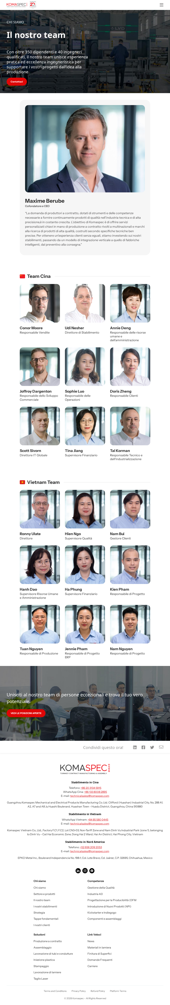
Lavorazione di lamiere (47, 972)
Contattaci (17, 81)
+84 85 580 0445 (98, 819)
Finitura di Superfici (99, 953)
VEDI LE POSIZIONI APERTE (26, 713)
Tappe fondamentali (46, 918)
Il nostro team (42, 900)
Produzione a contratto (48, 941)
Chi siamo (40, 887)
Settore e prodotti (44, 894)
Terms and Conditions (55, 991)
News (90, 941)
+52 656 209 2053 (91, 847)
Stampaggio (41, 966)
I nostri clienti (42, 925)
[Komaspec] (22, 5)
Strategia (39, 912)
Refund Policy (98, 991)
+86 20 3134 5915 (91, 788)
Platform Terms (118, 991)
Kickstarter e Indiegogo (101, 912)
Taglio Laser (41, 978)
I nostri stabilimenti (45, 906)
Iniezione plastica (44, 959)
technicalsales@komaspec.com (89, 795)
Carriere (92, 966)
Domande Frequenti (99, 959)
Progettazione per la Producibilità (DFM (111, 900)
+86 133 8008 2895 (95, 791)
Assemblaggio (42, 947)
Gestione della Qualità (101, 887)
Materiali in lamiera (99, 947)
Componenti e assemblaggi (104, 918)
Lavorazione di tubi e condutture (53, 953)
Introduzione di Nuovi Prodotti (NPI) (109, 906)
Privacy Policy (79, 991)
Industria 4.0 (95, 894)
